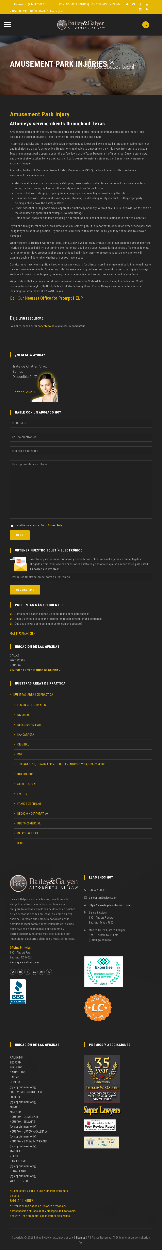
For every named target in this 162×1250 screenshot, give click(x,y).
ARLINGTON (17, 1057)
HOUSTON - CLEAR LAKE (24, 1116)
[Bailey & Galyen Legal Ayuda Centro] (81, 25)
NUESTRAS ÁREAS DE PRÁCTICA (33, 694)
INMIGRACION (25, 774)
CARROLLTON (17, 1072)
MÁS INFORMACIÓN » (22, 633)
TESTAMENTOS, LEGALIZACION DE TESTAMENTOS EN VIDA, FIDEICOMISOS (61, 764)
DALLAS (15, 1077)
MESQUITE (16, 1106)
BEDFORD (15, 1062)
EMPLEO (22, 793)
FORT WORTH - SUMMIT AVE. (26, 1092)
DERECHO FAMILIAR (29, 724)
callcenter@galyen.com (103, 897)
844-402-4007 (21, 1200)
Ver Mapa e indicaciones (25, 962)
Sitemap (81, 1237)
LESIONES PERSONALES (31, 705)
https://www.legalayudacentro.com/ (111, 905)
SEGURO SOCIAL (27, 784)
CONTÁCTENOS (68, 4)
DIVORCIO (23, 714)
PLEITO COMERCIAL (28, 823)
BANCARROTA (25, 734)
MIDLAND (15, 1111)
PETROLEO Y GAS (27, 833)
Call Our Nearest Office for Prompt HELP (46, 298)
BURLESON (16, 1067)
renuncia (33, 525)
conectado (44, 326)
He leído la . (38, 525)
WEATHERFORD (19, 1180)
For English (57, 11)
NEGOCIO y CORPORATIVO (32, 813)
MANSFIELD (17, 1151)
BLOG (20, 843)
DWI (19, 754)
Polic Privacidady (51, 525)
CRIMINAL (23, 744)
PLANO (14, 1156)
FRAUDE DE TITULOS (29, 803)
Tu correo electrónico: (44, 569)
